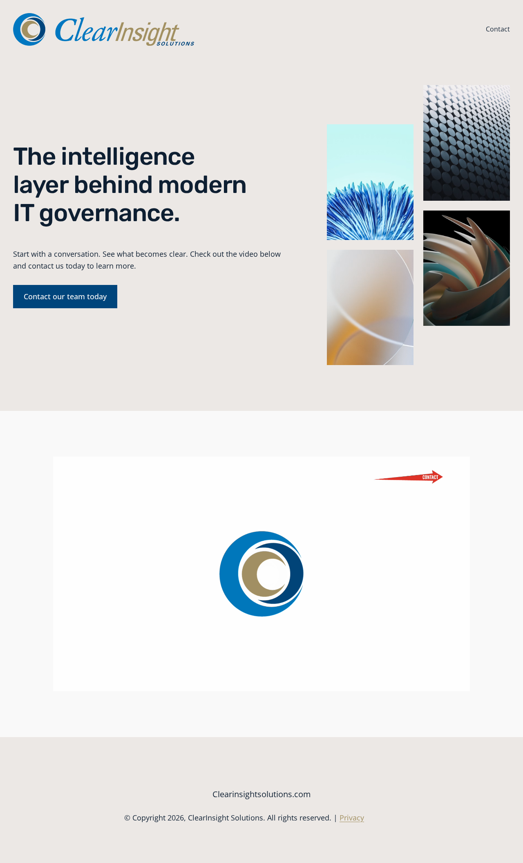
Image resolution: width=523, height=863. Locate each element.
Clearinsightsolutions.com (261, 794)
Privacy (352, 818)
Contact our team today (65, 296)
